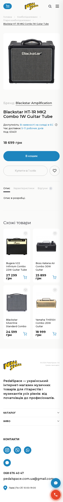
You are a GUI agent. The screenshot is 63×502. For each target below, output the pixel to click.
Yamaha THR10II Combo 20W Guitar (46, 323)
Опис (6, 188)
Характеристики (23, 188)
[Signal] (7, 462)
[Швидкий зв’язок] (56, 495)
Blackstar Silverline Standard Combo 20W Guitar (16, 323)
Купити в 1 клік (25, 170)
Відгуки (44, 188)
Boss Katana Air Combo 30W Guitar (45, 266)
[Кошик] (7, 6)
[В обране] (25, 233)
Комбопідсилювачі (27, 17)
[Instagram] (7, 450)
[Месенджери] (56, 483)
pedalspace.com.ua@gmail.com (28, 479)
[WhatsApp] (27, 450)
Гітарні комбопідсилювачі (17, 20)
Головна (7, 17)
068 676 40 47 (13, 473)
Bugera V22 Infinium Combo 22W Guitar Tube (16, 266)
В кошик (31, 156)
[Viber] (17, 450)
